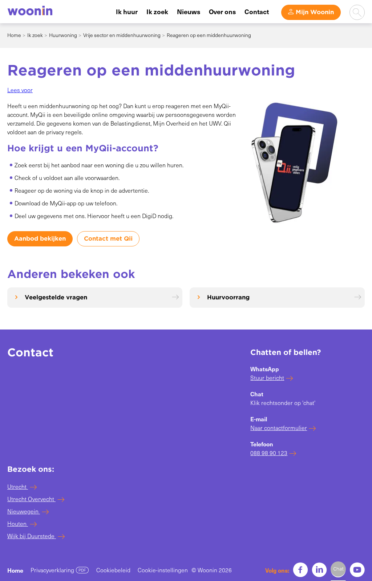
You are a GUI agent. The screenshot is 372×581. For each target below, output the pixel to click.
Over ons (222, 11)
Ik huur (127, 11)
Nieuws (188, 11)
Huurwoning (63, 35)
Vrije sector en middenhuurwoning (122, 35)
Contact (256, 11)
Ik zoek (157, 11)
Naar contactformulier (278, 427)
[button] (20, 90)
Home (14, 35)
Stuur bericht (267, 377)
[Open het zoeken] (357, 12)
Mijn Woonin (315, 12)
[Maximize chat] (338, 569)
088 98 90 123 (268, 453)
